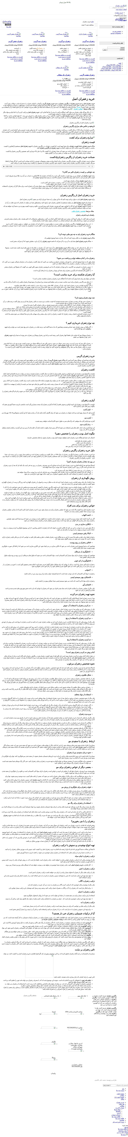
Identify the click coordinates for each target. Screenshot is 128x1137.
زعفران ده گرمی (88, 41)
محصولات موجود (116, 33)
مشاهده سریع (90, 62)
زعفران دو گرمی (64, 41)
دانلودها (118, 1111)
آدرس (119, 1113)
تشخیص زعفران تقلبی (78, 211)
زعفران (78, 107)
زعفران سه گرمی (40, 41)
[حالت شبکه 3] (8, 25)
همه (120, 63)
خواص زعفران (78, 109)
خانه (92, 21)
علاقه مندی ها (116, 1116)
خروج (125, 20)
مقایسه (122, 1120)
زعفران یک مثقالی (64, 75)
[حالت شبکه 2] (10, 25)
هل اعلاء (120, 14)
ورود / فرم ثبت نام (118, 1122)
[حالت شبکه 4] (6, 25)
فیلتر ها (8, 27)
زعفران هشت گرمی (87, 75)
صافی (104, 50)
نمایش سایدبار (6, 21)
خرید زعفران (119, 13)
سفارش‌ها (117, 1109)
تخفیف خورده (117, 31)
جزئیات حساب (116, 1115)
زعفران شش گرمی (15, 41)
